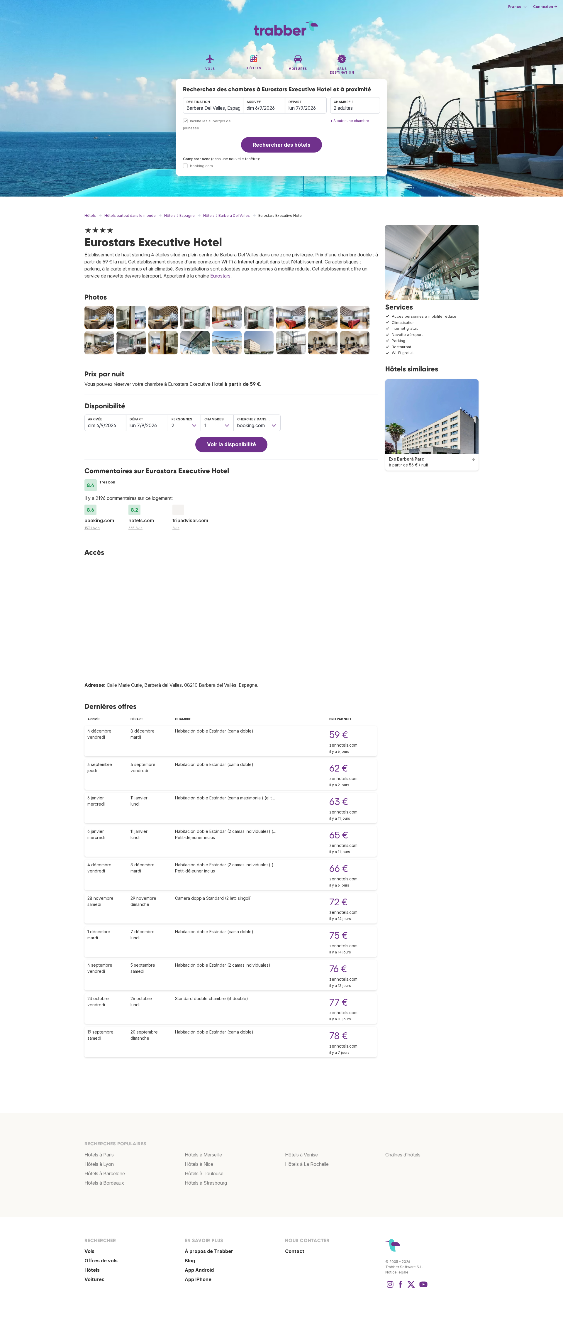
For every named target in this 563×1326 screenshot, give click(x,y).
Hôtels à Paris (99, 1155)
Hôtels (92, 1270)
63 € (338, 801)
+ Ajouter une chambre (349, 121)
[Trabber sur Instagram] (390, 1287)
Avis (175, 528)
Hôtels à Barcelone (104, 1173)
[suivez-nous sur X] (411, 1287)
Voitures (94, 1279)
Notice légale (396, 1272)
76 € (338, 969)
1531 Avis (92, 528)
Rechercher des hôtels (282, 145)
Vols (89, 1251)
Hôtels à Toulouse (204, 1173)
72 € (338, 902)
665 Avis (135, 528)
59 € (338, 734)
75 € (338, 935)
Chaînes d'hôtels (402, 1155)
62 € (338, 768)
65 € (338, 835)
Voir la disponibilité (231, 444)
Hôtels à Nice (199, 1164)
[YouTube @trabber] (422, 1287)
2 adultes (343, 108)
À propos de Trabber (209, 1251)
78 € (338, 1035)
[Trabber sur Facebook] (400, 1287)
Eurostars (220, 276)
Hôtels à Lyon (99, 1164)
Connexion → (545, 6)
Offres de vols (101, 1261)
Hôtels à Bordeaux (104, 1183)
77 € (338, 1002)
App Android (199, 1270)
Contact (294, 1251)
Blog (190, 1261)
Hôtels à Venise (301, 1155)
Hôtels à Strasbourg (206, 1183)
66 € (338, 868)
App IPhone (198, 1279)
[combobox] (213, 105)
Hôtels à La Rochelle (307, 1164)
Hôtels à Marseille (203, 1155)
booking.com (201, 166)
